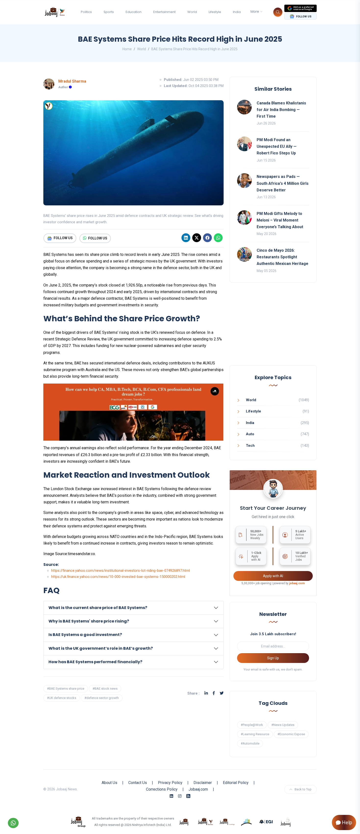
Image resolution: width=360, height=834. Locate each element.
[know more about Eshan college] (266, 821)
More (255, 11)
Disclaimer (202, 782)
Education (134, 12)
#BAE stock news (105, 688)
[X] (196, 237)
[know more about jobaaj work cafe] (286, 821)
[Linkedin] (185, 237)
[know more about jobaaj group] (78, 821)
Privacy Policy (170, 782)
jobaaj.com (297, 583)
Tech (250, 445)
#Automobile (250, 743)
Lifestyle (215, 12)
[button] (133, 607)
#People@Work (252, 725)
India (237, 12)
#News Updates (282, 725)
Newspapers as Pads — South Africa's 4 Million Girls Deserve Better (283, 183)
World (192, 12)
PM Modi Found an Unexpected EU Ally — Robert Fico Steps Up (277, 146)
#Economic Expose (291, 734)
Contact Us (137, 782)
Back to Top (303, 789)
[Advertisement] (273, 328)
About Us (109, 782)
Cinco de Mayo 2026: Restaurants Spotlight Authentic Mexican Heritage (282, 257)
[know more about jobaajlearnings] (227, 821)
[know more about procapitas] (246, 821)
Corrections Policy (162, 789)
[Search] (277, 12)
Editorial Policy (236, 782)
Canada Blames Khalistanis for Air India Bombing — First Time (281, 110)
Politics (86, 12)
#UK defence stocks (61, 698)
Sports (109, 12)
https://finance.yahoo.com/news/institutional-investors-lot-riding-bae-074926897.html (120, 570)
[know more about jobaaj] (184, 821)
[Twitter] (222, 693)
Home (127, 49)
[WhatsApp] (218, 237)
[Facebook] (207, 237)
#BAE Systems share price (65, 688)
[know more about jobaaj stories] (205, 821)
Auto (250, 434)
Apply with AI (273, 576)
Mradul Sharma (72, 81)
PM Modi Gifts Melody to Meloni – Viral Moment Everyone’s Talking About (280, 220)
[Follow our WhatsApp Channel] (13, 823)
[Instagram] (179, 796)
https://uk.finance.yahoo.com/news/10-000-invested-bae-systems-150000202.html (118, 576)
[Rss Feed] (188, 796)
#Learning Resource (255, 734)
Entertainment (164, 12)
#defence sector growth (101, 698)
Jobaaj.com (198, 789)
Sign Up (273, 658)
